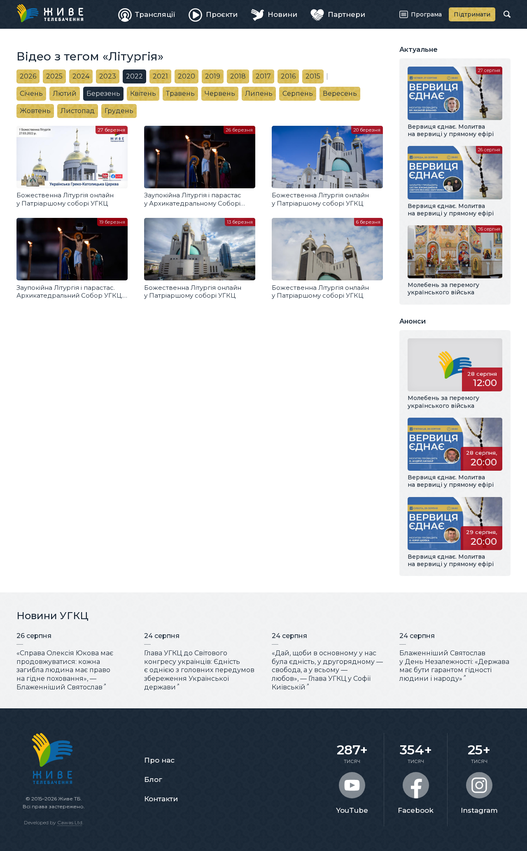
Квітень (143, 93)
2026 (28, 76)
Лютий (65, 93)
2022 (134, 76)
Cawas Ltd (69, 822)
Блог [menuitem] (153, 779)
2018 (238, 76)
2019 (212, 76)
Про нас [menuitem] (159, 760)
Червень (220, 93)
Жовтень (35, 111)
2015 (312, 76)
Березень (103, 93)
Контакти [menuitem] (161, 799)
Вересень (340, 93)
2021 (160, 76)
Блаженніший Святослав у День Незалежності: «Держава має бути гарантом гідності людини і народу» (454, 665)
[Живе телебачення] (49, 13)
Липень (259, 93)
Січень (31, 93)
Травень (180, 93)
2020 (186, 76)
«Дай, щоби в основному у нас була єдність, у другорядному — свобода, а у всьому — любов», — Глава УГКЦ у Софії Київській (327, 670)
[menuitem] (147, 14)
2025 (54, 76)
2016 (288, 76)
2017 (263, 76)
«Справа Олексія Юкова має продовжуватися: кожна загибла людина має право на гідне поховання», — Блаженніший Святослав (64, 670)
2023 (107, 76)
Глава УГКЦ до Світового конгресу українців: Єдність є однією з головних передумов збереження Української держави (199, 670)
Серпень (297, 93)
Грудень (119, 111)
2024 (80, 76)
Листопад (78, 111)
